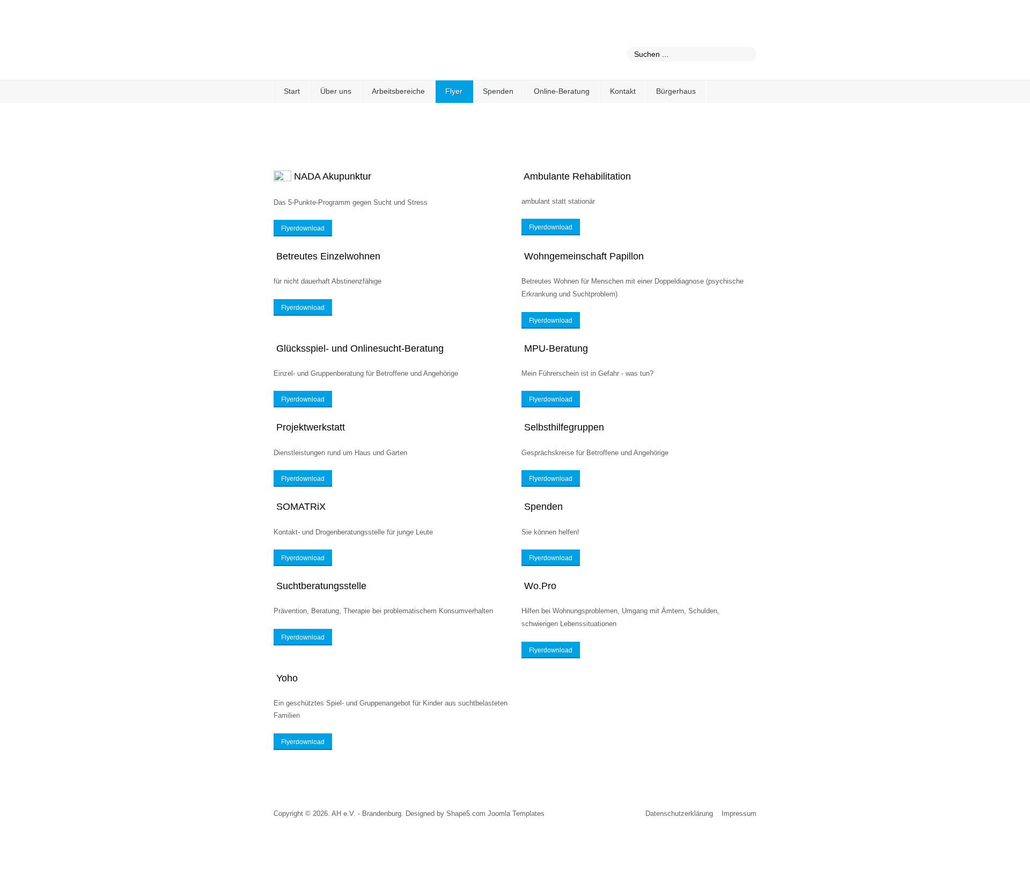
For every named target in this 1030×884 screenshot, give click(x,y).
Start (292, 91)
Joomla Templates (516, 813)
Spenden (498, 91)
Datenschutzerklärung (679, 813)
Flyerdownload (303, 228)
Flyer (453, 91)
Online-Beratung (562, 91)
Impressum (739, 813)
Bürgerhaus (676, 91)
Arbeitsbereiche (398, 91)
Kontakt (623, 91)
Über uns (335, 91)
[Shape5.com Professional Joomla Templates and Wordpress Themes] (296, 842)
